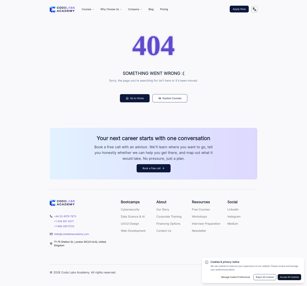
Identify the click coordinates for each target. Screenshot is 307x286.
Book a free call (151, 168)
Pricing (164, 9)
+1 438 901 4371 (64, 221)
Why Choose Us (109, 9)
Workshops (199, 216)
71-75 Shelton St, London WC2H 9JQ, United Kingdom (80, 243)
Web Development (133, 230)
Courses (86, 9)
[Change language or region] (254, 9)
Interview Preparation (206, 223)
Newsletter (199, 230)
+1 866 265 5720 (64, 226)
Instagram (234, 216)
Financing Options (168, 223)
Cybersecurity (130, 209)
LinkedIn (233, 209)
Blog (151, 9)
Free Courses (201, 209)
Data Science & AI (133, 216)
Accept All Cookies (289, 277)
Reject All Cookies (265, 277)
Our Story (162, 209)
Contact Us (163, 230)
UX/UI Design (130, 223)
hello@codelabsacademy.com (71, 233)
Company (133, 9)
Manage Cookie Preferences (235, 277)
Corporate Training (169, 216)
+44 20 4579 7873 (65, 216)
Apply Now (239, 8)
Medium (232, 223)
